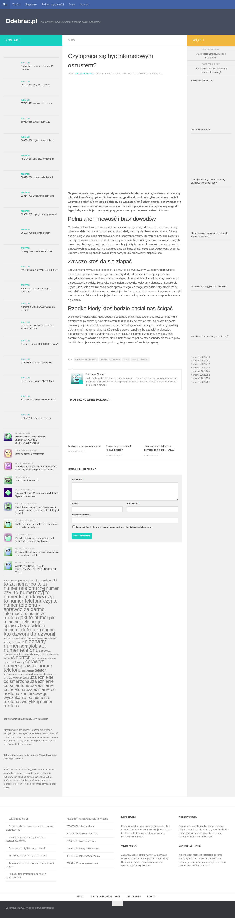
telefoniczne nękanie (14, 674)
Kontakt (84, 4)
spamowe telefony (47, 658)
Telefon (16, 4)
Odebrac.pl (21, 20)
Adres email (133, 503)
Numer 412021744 (200, 371)
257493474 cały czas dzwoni (35, 84)
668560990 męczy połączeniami (37, 140)
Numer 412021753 (200, 378)
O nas (72, 4)
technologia (28, 670)
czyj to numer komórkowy (27, 594)
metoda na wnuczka (13, 638)
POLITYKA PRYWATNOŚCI (105, 896)
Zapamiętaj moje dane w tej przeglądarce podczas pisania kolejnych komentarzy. (115, 527)
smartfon (21, 657)
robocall (8, 658)
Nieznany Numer (84, 73)
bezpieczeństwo (40, 580)
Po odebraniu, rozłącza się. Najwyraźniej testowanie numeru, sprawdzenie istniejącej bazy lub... (37, 510)
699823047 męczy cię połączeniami (39, 214)
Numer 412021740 (200, 357)
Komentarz (78, 479)
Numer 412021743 (200, 367)
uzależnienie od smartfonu (29, 683)
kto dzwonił (42, 634)
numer (44, 647)
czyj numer (48, 588)
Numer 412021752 (200, 375)
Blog (5, 4)
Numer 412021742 (200, 364)
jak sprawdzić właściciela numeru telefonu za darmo (29, 625)
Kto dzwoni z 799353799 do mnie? (38, 399)
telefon (41, 670)
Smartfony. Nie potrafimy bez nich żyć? (210, 336)
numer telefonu (21, 650)
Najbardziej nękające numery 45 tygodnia (87, 818)
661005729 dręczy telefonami (36, 233)
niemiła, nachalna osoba (27, 480)
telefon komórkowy (34, 674)
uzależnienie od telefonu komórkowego (30, 691)
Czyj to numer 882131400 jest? (36, 362)
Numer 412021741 (200, 360)
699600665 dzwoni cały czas (35, 122)
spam (34, 658)
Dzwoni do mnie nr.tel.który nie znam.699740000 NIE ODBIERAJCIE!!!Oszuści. (30, 439)
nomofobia (30, 646)
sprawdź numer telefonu (28, 668)
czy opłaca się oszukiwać (86, 359)
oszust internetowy (140, 359)
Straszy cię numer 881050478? (36, 251)
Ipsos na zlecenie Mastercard (29, 454)
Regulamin (31, 4)
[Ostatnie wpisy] (10, 54)
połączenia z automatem (46, 654)
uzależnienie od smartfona (28, 679)
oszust (126, 359)
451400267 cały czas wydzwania (37, 159)
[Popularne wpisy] (24, 54)
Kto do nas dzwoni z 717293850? (37, 381)
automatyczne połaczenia (16, 580)
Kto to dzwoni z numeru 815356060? (39, 270)
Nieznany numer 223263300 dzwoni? (40, 344)
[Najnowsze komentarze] (38, 54)
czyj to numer (19, 592)
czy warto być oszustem (110, 359)
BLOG (80, 896)
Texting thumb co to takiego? (84, 446)
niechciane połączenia (34, 638)
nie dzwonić (18, 642)
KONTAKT (152, 896)
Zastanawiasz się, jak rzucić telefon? (209, 286)
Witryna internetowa (81, 515)
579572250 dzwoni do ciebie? (36, 418)
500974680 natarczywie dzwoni (37, 177)
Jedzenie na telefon (201, 129)
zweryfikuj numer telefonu (28, 703)
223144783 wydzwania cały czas (37, 196)
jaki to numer (34, 617)
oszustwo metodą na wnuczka (19, 654)
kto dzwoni (16, 634)
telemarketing (21, 677)
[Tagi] (52, 54)
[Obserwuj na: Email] (52, 39)
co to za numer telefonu (26, 586)
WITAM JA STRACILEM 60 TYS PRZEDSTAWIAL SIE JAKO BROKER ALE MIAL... (36, 569)
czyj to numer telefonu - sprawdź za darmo (31, 605)
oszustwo (45, 650)
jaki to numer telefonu (29, 619)
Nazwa (75, 503)
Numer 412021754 (200, 382)
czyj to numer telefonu (29, 599)
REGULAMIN (133, 896)
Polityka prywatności (53, 4)
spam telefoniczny (14, 662)
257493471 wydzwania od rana (37, 103)
